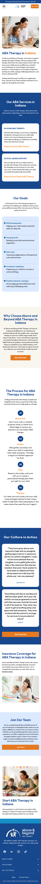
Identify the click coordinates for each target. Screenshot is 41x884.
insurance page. (7, 672)
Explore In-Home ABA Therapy (17, 146)
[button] (4, 6)
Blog (13, 877)
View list (33, 1)
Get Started (20, 357)
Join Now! (20, 747)
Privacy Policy (24, 877)
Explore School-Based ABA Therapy (19, 176)
